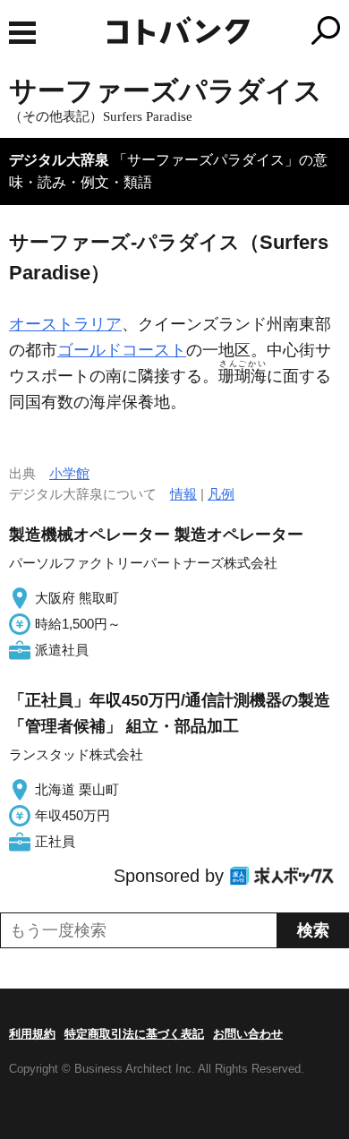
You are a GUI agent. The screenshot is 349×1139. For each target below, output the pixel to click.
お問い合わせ (248, 1034)
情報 (183, 493)
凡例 (221, 493)
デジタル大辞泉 (59, 159)
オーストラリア (65, 324)
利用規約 (32, 1034)
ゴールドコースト (121, 350)
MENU (22, 33)
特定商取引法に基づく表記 (134, 1034)
